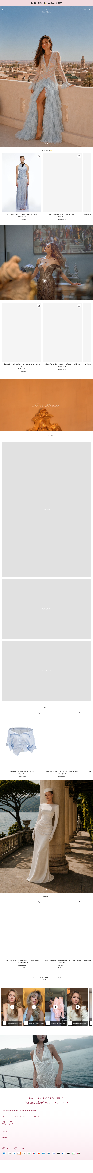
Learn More (66, 3)
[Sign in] (85, 9)
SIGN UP (36, 1116)
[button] (4, 10)
